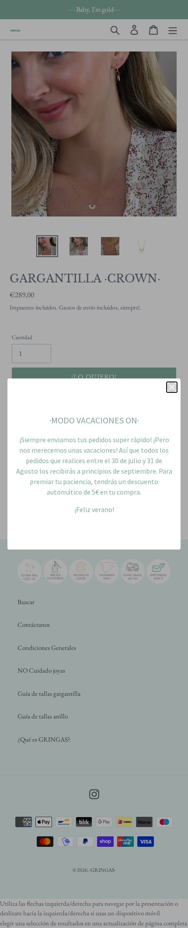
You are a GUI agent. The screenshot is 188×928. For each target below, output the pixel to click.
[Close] (172, 387)
